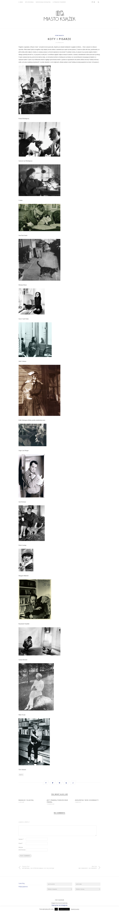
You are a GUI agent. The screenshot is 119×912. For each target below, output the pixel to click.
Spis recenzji (29, 2)
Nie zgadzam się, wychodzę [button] (64, 909)
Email (21, 843)
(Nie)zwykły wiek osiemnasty (87, 800)
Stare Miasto (59, 35)
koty (21, 774)
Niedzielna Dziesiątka (43, 2)
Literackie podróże (59, 2)
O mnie (21, 2)
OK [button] (56, 909)
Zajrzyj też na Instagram (59, 905)
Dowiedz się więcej (75, 909)
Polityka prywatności (23, 887)
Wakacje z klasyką (26, 800)
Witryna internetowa (22, 849)
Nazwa (21, 839)
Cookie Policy (22, 883)
